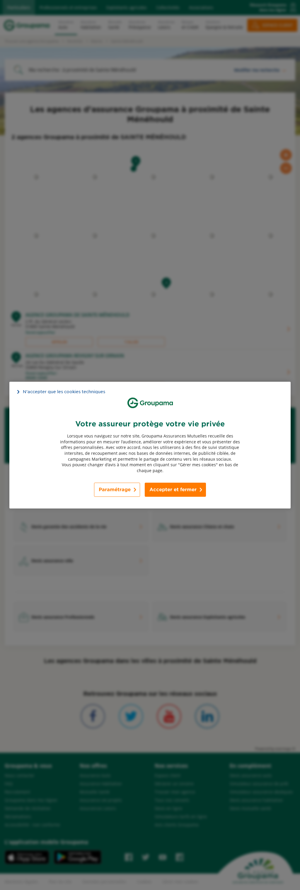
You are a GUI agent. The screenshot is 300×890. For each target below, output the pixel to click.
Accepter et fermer (173, 489)
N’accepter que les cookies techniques (64, 391)
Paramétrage (115, 489)
